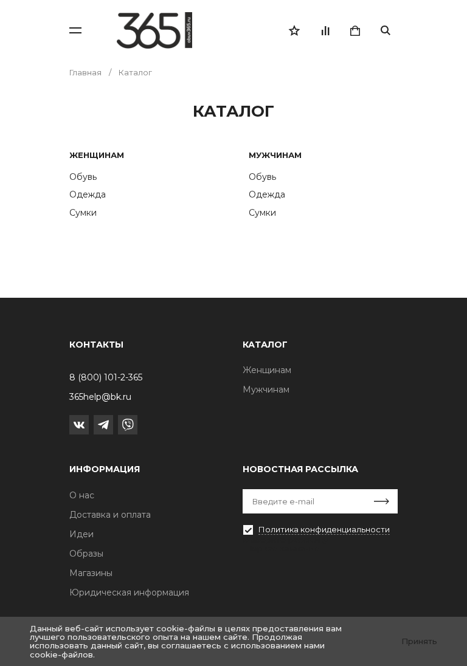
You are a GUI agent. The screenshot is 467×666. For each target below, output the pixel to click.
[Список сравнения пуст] (325, 30)
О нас (81, 495)
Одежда (87, 194)
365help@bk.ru (100, 396)
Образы (86, 553)
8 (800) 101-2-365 (105, 377)
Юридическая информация (129, 592)
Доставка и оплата (110, 514)
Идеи (81, 534)
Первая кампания (282, 548)
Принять (419, 641)
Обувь (83, 176)
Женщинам (96, 155)
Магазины (90, 573)
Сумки (83, 212)
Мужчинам (275, 155)
